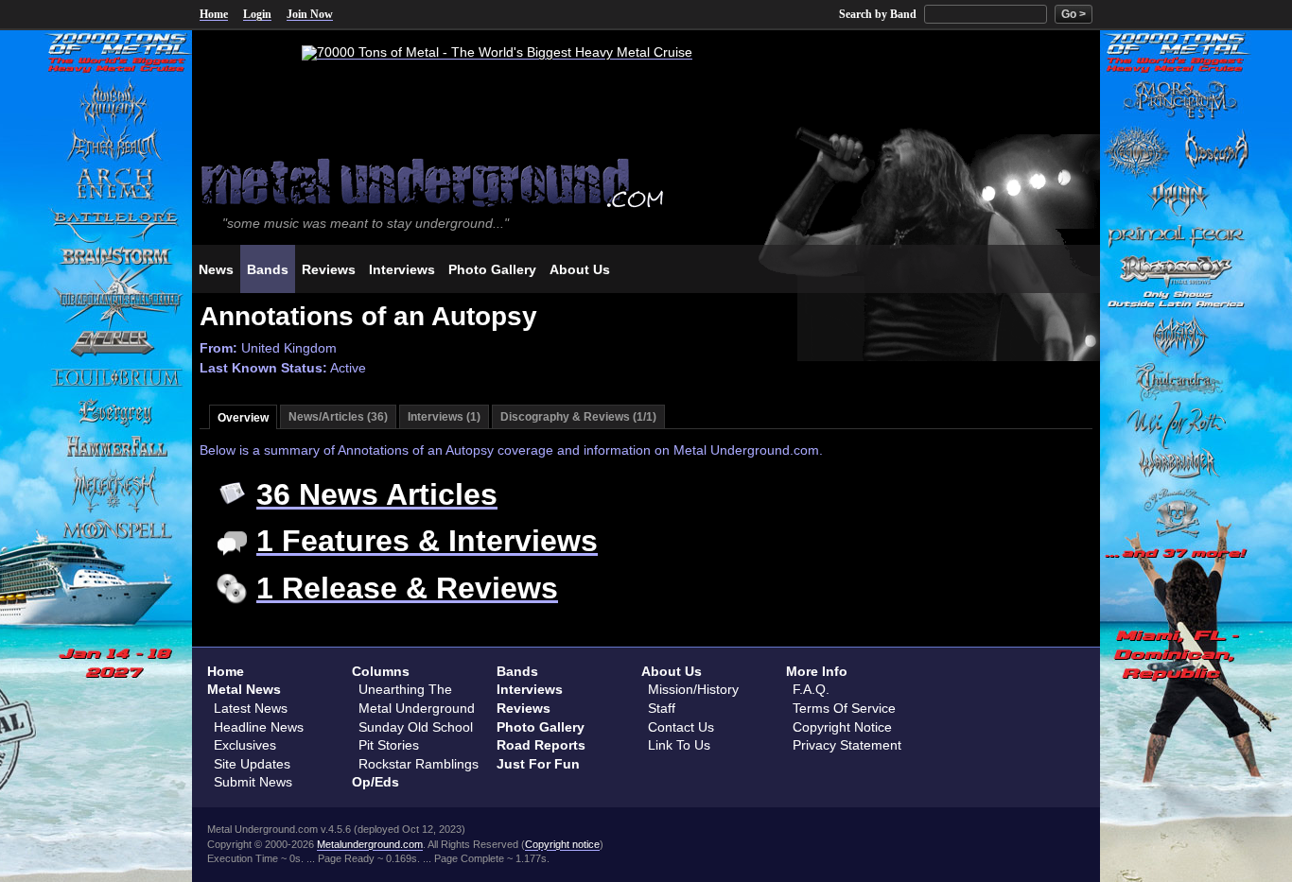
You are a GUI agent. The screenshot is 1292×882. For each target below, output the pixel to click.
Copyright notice (562, 844)
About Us (671, 671)
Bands (517, 671)
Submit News (253, 781)
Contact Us (681, 727)
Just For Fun (538, 763)
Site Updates (252, 763)
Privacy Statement (847, 744)
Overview (243, 417)
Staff (661, 708)
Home (214, 14)
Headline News (259, 727)
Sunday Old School (415, 727)
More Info (816, 671)
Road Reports (541, 744)
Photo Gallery (541, 727)
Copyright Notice (842, 727)
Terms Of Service (844, 708)
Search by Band (878, 14)
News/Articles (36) (338, 417)
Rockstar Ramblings (418, 763)
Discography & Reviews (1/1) (578, 417)
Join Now (310, 14)
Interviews (530, 689)
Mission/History (693, 689)
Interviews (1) (444, 417)
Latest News (251, 708)
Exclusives (245, 744)
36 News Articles (377, 494)
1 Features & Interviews (427, 541)
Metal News (244, 689)
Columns (381, 671)
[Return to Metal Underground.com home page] (646, 181)
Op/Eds (375, 781)
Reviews (523, 708)
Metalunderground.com (370, 844)
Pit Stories (388, 744)
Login (257, 14)
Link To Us (679, 744)
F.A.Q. (811, 689)
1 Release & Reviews (407, 588)
